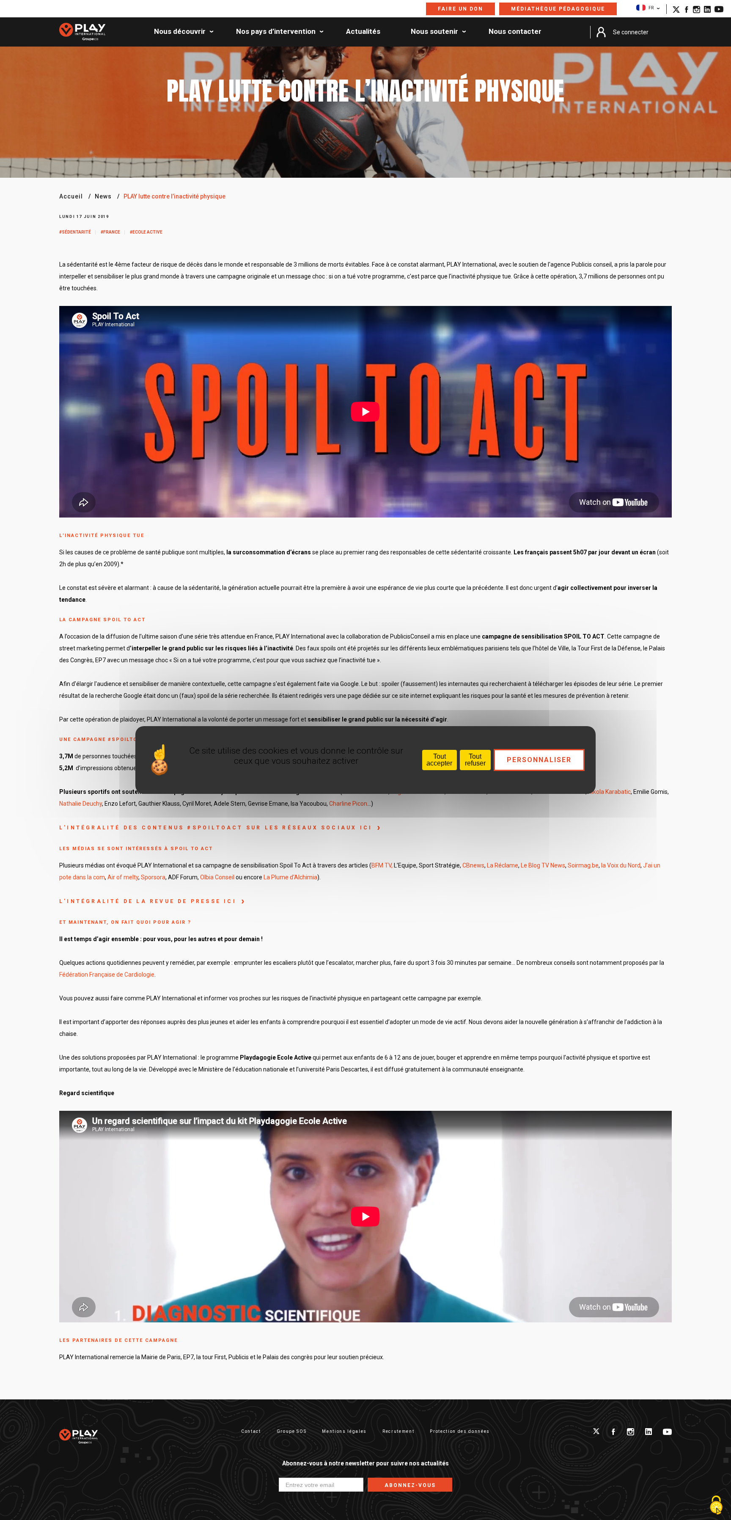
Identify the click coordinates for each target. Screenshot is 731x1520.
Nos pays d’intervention (276, 32)
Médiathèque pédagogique (558, 9)
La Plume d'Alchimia (290, 877)
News (103, 196)
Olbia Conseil (217, 877)
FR (651, 8)
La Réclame (502, 865)
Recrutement (398, 1431)
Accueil (71, 196)
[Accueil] (82, 32)
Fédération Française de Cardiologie (106, 974)
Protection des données (460, 1431)
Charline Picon (347, 803)
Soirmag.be (583, 865)
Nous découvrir (180, 32)
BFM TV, (382, 865)
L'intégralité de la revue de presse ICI (147, 901)
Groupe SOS (292, 1431)
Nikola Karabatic (609, 791)
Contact (251, 1431)
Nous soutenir (434, 32)
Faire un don (460, 9)
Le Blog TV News (543, 865)
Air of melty (122, 877)
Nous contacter (515, 32)
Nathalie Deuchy (80, 803)
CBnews (473, 865)
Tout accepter (439, 760)
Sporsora (152, 877)
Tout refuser (475, 760)
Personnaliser (539, 760)
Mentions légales (344, 1431)
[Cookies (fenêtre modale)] (716, 1505)
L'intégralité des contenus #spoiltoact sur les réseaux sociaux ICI (215, 828)
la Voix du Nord (620, 865)
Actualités (363, 32)
